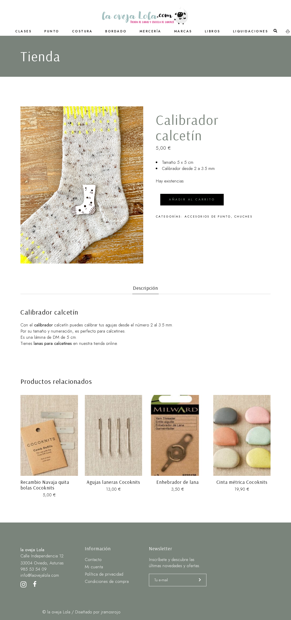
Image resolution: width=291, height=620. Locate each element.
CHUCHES (243, 216)
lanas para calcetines (53, 343)
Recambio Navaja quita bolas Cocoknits (44, 485)
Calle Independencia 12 (41, 556)
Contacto (93, 559)
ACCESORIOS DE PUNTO (208, 216)
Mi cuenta (94, 567)
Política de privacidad (104, 574)
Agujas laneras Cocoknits (113, 482)
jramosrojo (110, 612)
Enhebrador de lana (177, 482)
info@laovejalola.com (39, 575)
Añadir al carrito (192, 199)
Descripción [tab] (145, 288)
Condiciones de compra (107, 581)
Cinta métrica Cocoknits (241, 482)
